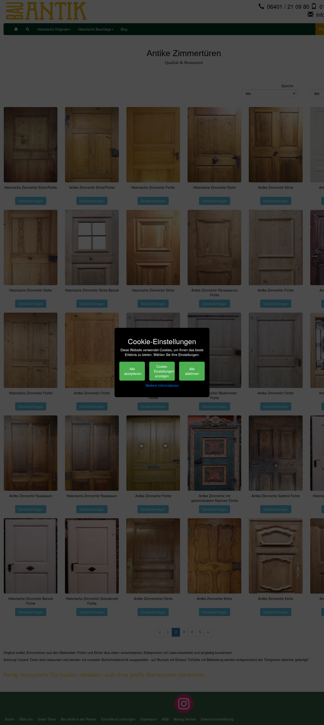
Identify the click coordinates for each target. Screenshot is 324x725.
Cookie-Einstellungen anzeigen (164, 371)
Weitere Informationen (162, 385)
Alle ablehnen (192, 371)
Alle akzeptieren (133, 371)
